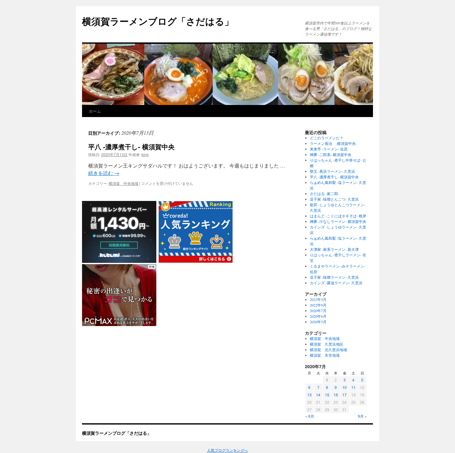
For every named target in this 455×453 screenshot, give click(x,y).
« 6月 (309, 416)
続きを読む (103, 173)
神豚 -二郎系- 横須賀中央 (330, 154)
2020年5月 (318, 321)
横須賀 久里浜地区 (326, 344)
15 (327, 394)
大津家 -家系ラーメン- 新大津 (334, 249)
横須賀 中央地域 (123, 183)
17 (344, 394)
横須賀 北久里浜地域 (328, 349)
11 (353, 387)
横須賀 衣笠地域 (325, 355)
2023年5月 (318, 299)
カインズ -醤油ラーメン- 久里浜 (336, 282)
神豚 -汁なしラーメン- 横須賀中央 (338, 221)
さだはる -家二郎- (324, 193)
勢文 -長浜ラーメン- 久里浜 (332, 171)
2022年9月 (318, 305)
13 (309, 394)
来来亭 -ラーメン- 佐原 (329, 148)
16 (336, 394)
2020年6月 (318, 316)
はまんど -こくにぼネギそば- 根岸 (338, 215)
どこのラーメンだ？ (326, 137)
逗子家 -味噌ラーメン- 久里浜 (334, 277)
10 (344, 387)
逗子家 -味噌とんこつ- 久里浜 (334, 199)
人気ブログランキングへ (227, 450)
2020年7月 (318, 310)
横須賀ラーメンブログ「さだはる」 (158, 21)
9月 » (362, 416)
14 (318, 394)
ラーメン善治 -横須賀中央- (333, 143)
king (145, 154)
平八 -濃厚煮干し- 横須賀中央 (131, 146)
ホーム (95, 111)
